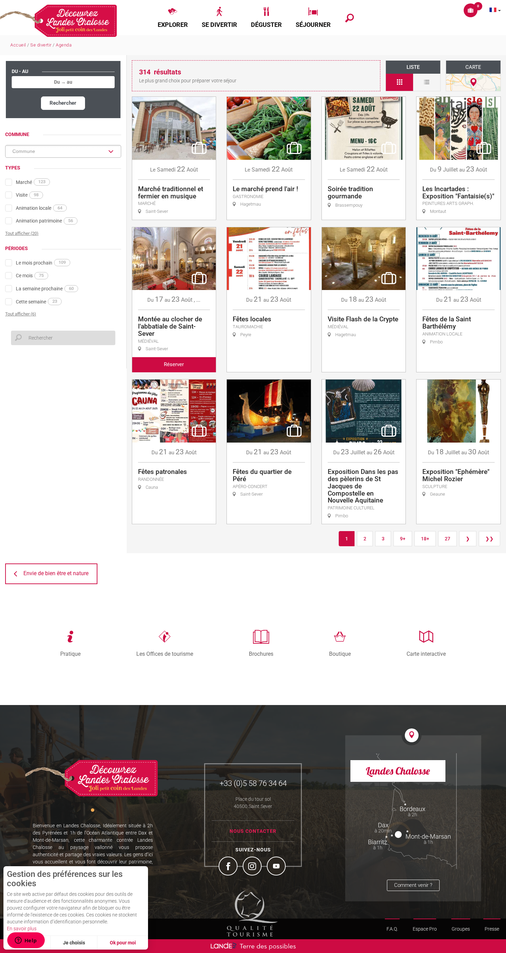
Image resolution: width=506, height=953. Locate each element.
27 (447, 538)
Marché (30, 182)
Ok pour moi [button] (123, 942)
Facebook (229, 867)
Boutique (340, 654)
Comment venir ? (413, 885)
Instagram (253, 867)
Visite (27, 195)
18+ (425, 538)
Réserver (174, 364)
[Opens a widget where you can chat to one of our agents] (26, 941)
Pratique (70, 654)
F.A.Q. (392, 929)
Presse (492, 929)
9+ (402, 538)
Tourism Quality (252, 913)
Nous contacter (253, 831)
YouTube (277, 867)
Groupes (461, 929)
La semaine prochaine (45, 288)
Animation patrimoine (44, 221)
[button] (173, 17)
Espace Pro (425, 929)
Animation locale (39, 208)
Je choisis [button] (74, 942)
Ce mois (30, 275)
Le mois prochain (41, 262)
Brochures (261, 654)
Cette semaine (36, 301)
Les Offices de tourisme (164, 654)
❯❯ (489, 538)
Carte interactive (426, 654)
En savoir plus (21, 928)
